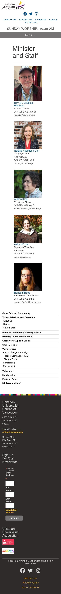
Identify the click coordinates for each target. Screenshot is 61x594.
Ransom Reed (22, 292)
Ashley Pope (21, 244)
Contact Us (25, 20)
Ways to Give (9, 349)
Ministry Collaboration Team (17, 337)
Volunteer (31, 22)
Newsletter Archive (11, 511)
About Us (7, 321)
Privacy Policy (31, 583)
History (6, 324)
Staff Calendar (30, 587)
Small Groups (9, 345)
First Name (8, 488)
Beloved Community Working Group (21, 332)
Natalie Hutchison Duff (26, 150)
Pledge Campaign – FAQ (16, 356)
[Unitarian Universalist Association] (8, 541)
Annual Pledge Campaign (15, 352)
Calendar (40, 20)
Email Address (9, 475)
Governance (9, 328)
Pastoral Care (9, 379)
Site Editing (30, 578)
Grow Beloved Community (16, 313)
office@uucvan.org (12, 432)
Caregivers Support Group (16, 341)
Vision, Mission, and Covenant (18, 317)
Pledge (53, 20)
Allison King (21, 199)
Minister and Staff (11, 383)
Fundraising (9, 363)
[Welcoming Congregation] (8, 550)
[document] (30, 214)
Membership (8, 375)
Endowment (9, 366)
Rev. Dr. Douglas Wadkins (23, 104)
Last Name (8, 500)
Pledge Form (10, 359)
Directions (10, 20)
